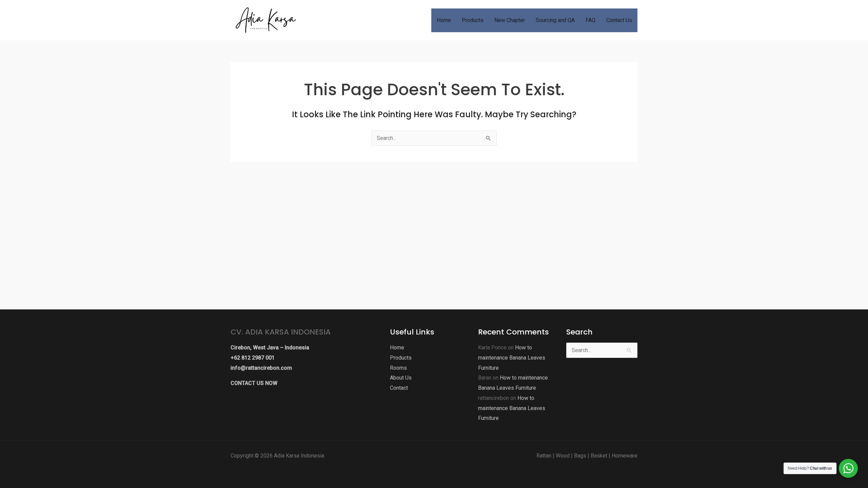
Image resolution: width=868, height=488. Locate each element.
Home (397, 347)
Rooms (398, 368)
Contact (399, 388)
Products (401, 357)
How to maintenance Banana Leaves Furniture (511, 357)
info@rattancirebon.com (261, 368)
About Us (401, 377)
